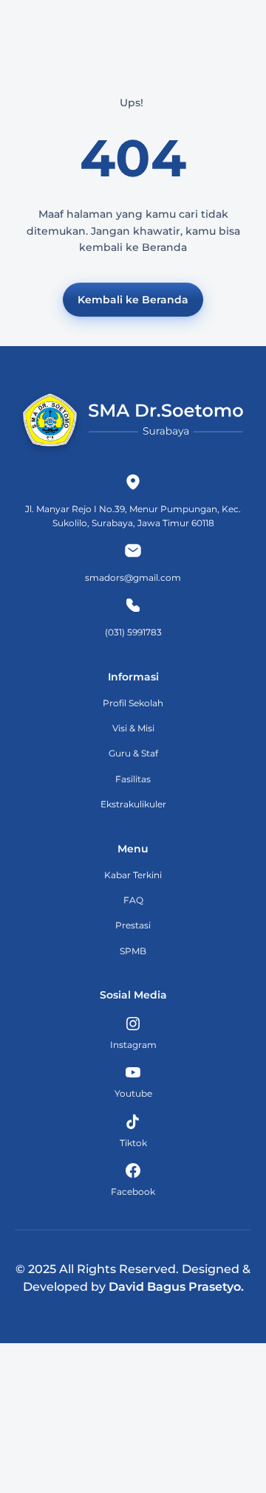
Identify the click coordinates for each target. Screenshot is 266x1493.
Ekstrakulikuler (133, 804)
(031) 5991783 (133, 632)
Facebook (133, 1191)
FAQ (133, 900)
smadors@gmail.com (133, 577)
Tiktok (133, 1142)
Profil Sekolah (133, 702)
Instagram (133, 1044)
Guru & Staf (133, 753)
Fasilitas (133, 779)
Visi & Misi (133, 728)
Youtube (133, 1093)
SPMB (133, 950)
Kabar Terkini (133, 874)
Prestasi (133, 925)
